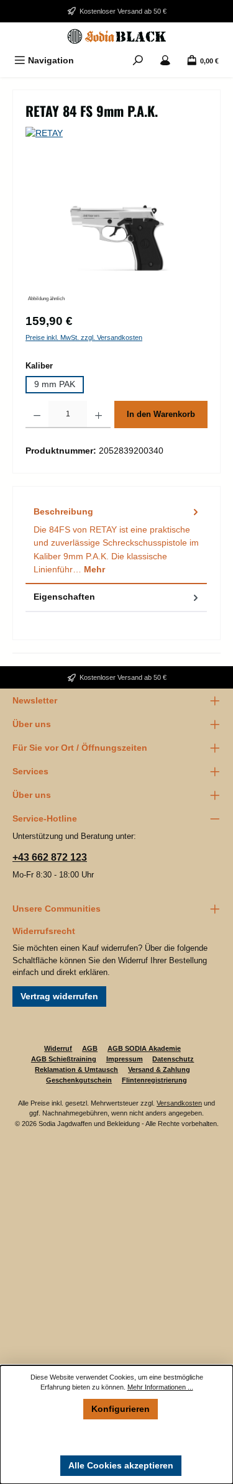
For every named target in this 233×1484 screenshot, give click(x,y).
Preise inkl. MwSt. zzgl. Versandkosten (83, 337)
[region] (116, 235)
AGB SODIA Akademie (144, 1048)
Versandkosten (179, 1103)
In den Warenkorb (161, 414)
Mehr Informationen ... (160, 1387)
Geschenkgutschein (79, 1080)
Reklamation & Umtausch (76, 1069)
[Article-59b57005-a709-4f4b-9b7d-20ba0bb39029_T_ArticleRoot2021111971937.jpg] (116, 235)
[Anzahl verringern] (36, 414)
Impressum (124, 1059)
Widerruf (58, 1048)
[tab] (116, 541)
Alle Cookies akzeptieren (120, 1465)
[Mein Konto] (165, 60)
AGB (90, 1048)
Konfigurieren (120, 1409)
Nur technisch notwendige (121, 1437)
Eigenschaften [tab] (64, 597)
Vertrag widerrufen (59, 996)
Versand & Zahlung (159, 1069)
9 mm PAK (54, 384)
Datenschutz (173, 1059)
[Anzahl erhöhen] (98, 414)
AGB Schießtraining (63, 1059)
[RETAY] (116, 133)
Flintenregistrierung (154, 1080)
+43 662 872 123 (49, 857)
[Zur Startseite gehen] (116, 36)
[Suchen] (138, 60)
